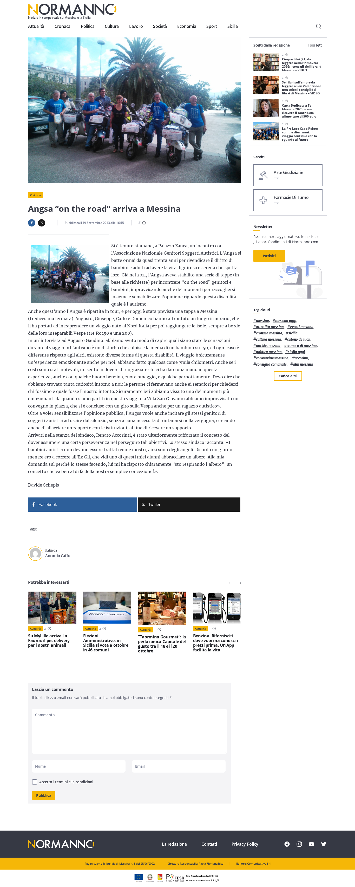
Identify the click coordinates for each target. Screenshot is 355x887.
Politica (87, 26)
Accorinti (301, 358)
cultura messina (268, 339)
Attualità (36, 26)
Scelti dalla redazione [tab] (271, 45)
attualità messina (270, 327)
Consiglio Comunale (271, 364)
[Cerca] (318, 26)
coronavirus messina (272, 358)
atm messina (303, 364)
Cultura (112, 26)
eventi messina (301, 327)
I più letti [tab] (315, 45)
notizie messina (268, 346)
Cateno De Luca (298, 339)
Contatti (209, 844)
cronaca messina (269, 333)
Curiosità (35, 195)
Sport (211, 26)
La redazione (174, 844)
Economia (186, 26)
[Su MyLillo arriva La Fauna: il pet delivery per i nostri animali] (52, 608)
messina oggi (285, 321)
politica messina (269, 352)
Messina (262, 321)
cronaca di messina (302, 346)
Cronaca (62, 26)
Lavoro (136, 26)
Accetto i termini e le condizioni (66, 781)
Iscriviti (269, 255)
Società (160, 26)
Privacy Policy (245, 844)
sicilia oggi (296, 352)
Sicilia (232, 26)
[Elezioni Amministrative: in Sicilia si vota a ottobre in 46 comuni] (107, 608)
